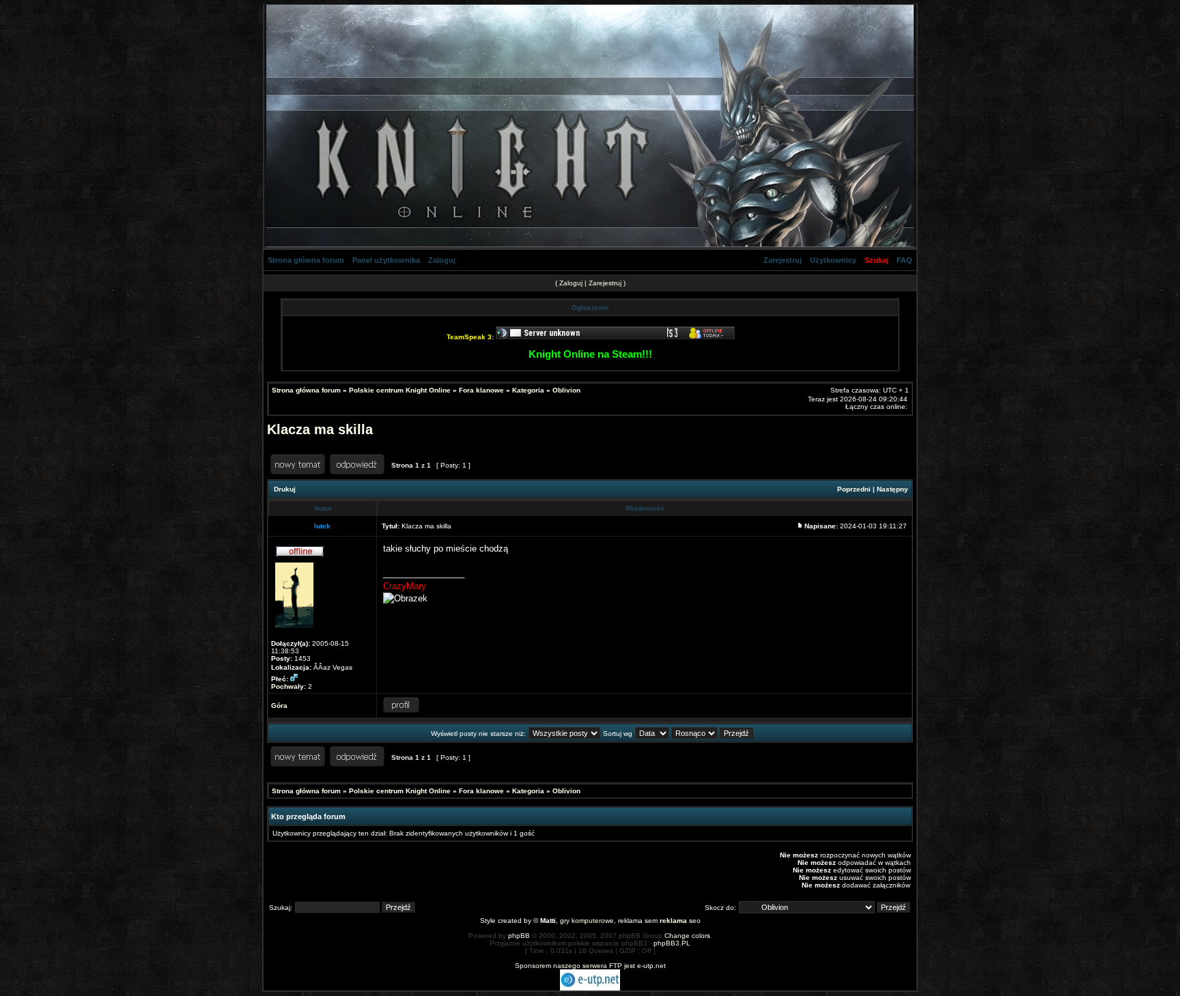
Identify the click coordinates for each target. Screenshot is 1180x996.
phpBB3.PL (672, 943)
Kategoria (528, 390)
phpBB (519, 935)
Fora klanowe (481, 390)
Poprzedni (854, 489)
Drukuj (285, 489)
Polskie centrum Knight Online (400, 390)
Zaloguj (441, 260)
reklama (673, 920)
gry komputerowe (587, 920)
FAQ (904, 260)
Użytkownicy (833, 260)
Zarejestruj (782, 260)
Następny (892, 489)
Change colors (687, 935)
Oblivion (566, 390)
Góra (279, 705)
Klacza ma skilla (320, 429)
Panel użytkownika (386, 260)
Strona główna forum (306, 260)
